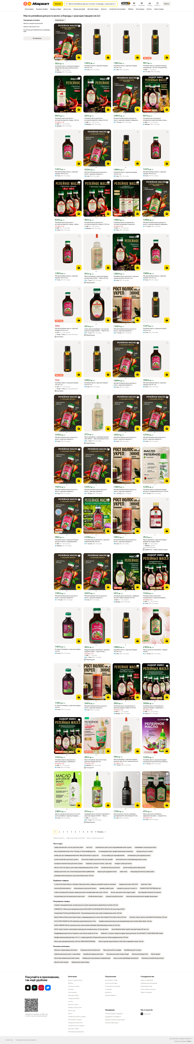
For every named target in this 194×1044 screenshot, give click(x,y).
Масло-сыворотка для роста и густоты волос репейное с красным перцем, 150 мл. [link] (67, 815)
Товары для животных (75, 1022)
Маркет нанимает (146, 992)
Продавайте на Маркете (113, 1016)
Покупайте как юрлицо (112, 986)
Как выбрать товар (111, 980)
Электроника (72, 992)
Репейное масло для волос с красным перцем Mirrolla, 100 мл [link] (96, 540)
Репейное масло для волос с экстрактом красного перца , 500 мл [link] (67, 119)
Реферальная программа (149, 983)
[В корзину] (79, 57)
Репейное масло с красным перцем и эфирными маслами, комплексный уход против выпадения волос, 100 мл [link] (67, 67)
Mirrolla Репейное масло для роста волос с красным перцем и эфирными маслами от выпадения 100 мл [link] (126, 119)
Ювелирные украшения (76, 1031)
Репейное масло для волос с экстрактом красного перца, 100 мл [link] (96, 119)
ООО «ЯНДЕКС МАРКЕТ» (183, 1038)
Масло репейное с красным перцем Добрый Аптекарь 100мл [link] (155, 540)
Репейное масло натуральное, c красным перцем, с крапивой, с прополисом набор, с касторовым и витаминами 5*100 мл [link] (154, 707)
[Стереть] (115, 4)
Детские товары (73, 1028)
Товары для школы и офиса (77, 1016)
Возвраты (108, 992)
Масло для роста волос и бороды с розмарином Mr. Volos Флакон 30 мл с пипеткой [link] (126, 815)
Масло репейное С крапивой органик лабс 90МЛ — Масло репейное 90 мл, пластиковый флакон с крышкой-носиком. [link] (96, 438)
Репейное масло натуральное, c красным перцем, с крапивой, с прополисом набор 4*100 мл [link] (65, 761)
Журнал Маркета (110, 995)
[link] (68, 847)
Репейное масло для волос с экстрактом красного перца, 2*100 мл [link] (96, 223)
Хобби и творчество (74, 1007)
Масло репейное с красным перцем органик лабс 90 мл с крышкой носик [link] (126, 760)
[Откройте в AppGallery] (41, 990)
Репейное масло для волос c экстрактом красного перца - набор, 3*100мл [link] (66, 223)
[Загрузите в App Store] (28, 990)
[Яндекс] (189, 1041)
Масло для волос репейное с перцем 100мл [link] (155, 650)
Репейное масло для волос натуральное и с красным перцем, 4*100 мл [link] (154, 597)
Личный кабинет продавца (114, 1013)
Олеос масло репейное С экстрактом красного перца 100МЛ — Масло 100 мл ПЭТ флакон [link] (96, 330)
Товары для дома (73, 998)
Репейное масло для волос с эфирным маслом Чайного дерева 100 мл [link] (126, 596)
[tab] (29, 9)
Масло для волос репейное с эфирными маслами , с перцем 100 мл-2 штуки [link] (154, 815)
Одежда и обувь (73, 995)
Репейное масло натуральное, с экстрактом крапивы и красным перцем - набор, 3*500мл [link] (124, 223)
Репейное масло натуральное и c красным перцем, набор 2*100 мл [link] (125, 707)
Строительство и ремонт (76, 1025)
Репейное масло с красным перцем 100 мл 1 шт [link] (96, 66)
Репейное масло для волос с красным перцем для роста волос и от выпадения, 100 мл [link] (126, 277)
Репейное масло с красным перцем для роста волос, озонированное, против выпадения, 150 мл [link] (66, 540)
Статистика (9, 1040)
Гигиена (70, 989)
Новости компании (147, 980)
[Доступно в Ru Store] (48, 990)
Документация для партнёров (115, 1019)
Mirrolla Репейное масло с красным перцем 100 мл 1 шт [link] (66, 172)
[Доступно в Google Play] (34, 990)
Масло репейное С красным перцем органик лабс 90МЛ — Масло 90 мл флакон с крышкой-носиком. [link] (96, 277)
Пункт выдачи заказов (148, 989)
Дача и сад (71, 1010)
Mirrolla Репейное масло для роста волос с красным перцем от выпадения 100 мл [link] (125, 384)
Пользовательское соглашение (26, 1040)
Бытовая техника (73, 986)
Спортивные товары (75, 1019)
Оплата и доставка (111, 983)
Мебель (70, 983)
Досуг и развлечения (75, 980)
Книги (70, 1013)
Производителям (146, 986)
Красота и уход (73, 1004)
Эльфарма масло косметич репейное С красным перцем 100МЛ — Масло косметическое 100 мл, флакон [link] (97, 815)
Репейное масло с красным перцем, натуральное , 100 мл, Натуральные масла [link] (155, 66)
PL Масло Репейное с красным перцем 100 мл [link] (68, 650)
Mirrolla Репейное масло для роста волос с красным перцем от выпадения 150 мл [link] (125, 330)
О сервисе (108, 989)
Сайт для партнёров (111, 1023)
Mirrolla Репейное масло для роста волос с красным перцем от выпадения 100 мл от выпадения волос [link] (95, 173)
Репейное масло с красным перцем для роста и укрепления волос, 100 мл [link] (155, 490)
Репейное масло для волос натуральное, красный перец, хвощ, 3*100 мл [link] (154, 119)
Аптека (70, 1001)
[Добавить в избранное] (79, 26)
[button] (60, 20)
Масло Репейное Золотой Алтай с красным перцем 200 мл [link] (95, 760)
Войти (166, 4)
